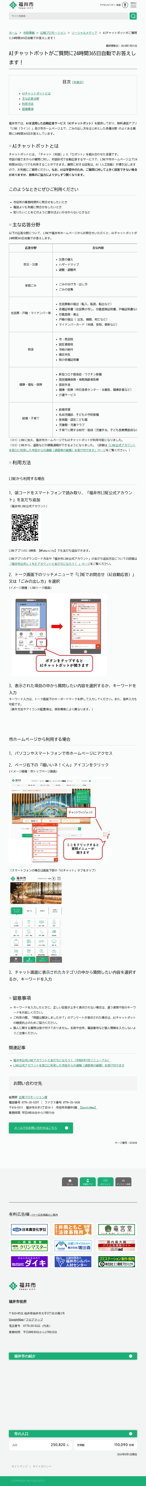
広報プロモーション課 (33, 1097)
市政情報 (29, 32)
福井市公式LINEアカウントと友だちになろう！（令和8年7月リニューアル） (61, 1060)
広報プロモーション (53, 32)
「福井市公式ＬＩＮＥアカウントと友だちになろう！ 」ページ (49, 563)
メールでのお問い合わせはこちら (35, 1127)
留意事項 (27, 109)
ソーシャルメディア (84, 32)
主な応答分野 (30, 98)
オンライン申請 (123, 1184)
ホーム (13, 32)
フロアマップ (34, 1319)
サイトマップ (20, 1466)
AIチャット (106, 1184)
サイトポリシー (42, 1466)
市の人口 (21, 1434)
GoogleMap (16, 1319)
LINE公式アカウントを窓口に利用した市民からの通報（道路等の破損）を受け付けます (68, 1065)
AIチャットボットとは (36, 93)
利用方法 (27, 103)
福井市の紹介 (25, 1356)
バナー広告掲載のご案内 (44, 1214)
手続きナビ (88, 1184)
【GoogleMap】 (88, 1107)
